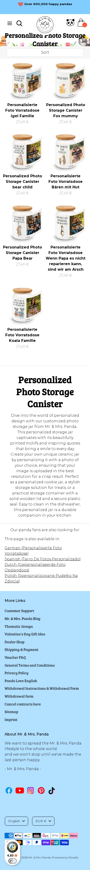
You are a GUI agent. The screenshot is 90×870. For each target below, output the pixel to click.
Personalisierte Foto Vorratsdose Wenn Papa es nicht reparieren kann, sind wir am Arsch (65, 258)
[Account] (70, 25)
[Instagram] (30, 790)
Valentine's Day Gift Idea (25, 633)
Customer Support (19, 610)
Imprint (11, 719)
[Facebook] (9, 790)
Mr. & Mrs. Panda (40, 857)
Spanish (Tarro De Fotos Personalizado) (43, 559)
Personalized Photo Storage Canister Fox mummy (65, 110)
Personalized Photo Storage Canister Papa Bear (22, 252)
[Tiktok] (52, 790)
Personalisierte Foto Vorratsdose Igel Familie (22, 110)
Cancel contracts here (23, 704)
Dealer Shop (14, 641)
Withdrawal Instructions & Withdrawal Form (42, 688)
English (14, 821)
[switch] (12, 861)
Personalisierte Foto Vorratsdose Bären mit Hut (65, 181)
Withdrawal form (19, 696)
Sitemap (11, 711)
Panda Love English (21, 680)
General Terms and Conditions (30, 665)
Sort (45, 52)
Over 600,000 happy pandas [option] (48, 4)
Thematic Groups (19, 626)
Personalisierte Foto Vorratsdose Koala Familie (22, 335)
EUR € (41, 821)
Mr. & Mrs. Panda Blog (22, 618)
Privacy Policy (16, 672)
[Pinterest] (41, 790)
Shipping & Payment (21, 649)
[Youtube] (19, 790)
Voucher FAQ (15, 657)
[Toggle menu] (10, 23)
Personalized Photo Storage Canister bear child (22, 181)
